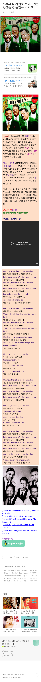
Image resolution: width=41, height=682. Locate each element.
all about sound (7, 651)
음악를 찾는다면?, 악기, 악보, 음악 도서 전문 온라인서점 (14, 84)
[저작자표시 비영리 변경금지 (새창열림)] (25, 557)
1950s (7, 566)
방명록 (11, 12)
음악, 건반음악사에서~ (14, 80)
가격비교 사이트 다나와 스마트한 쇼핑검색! (13, 65)
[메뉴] (36, 4)
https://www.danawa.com (13, 62)
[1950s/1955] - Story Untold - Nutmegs (17, 516)
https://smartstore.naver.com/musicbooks (18, 77)
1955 (11, 566)
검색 (32, 4)
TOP (36, 675)
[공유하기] (8, 557)
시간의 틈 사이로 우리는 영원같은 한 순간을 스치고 (20, 4)
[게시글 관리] (11, 557)
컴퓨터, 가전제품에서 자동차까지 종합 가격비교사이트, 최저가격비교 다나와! (14, 69)
